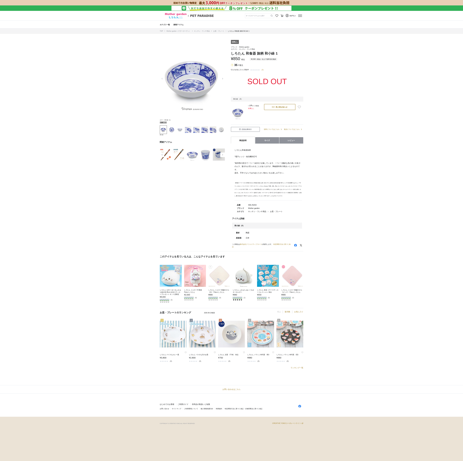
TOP (161, 31)
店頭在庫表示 (247, 129)
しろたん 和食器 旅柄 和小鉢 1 (238, 31)
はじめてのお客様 (167, 404)
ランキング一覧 (297, 368)
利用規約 (219, 409)
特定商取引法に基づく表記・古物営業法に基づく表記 (243, 409)
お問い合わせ (164, 409)
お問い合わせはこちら (231, 389)
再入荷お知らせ (281, 107)
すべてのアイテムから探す (255, 16)
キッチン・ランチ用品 (202, 31)
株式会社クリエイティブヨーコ (251, 244)
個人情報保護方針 (207, 409)
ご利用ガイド (183, 404)
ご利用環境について (191, 409)
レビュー (291, 140)
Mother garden (244, 47)
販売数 (287, 312)
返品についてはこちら (292, 129)
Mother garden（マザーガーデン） (179, 31)
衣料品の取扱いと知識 (201, 404)
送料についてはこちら (271, 129)
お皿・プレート (218, 31)
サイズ (267, 140)
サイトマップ (176, 409)
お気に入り (298, 312)
